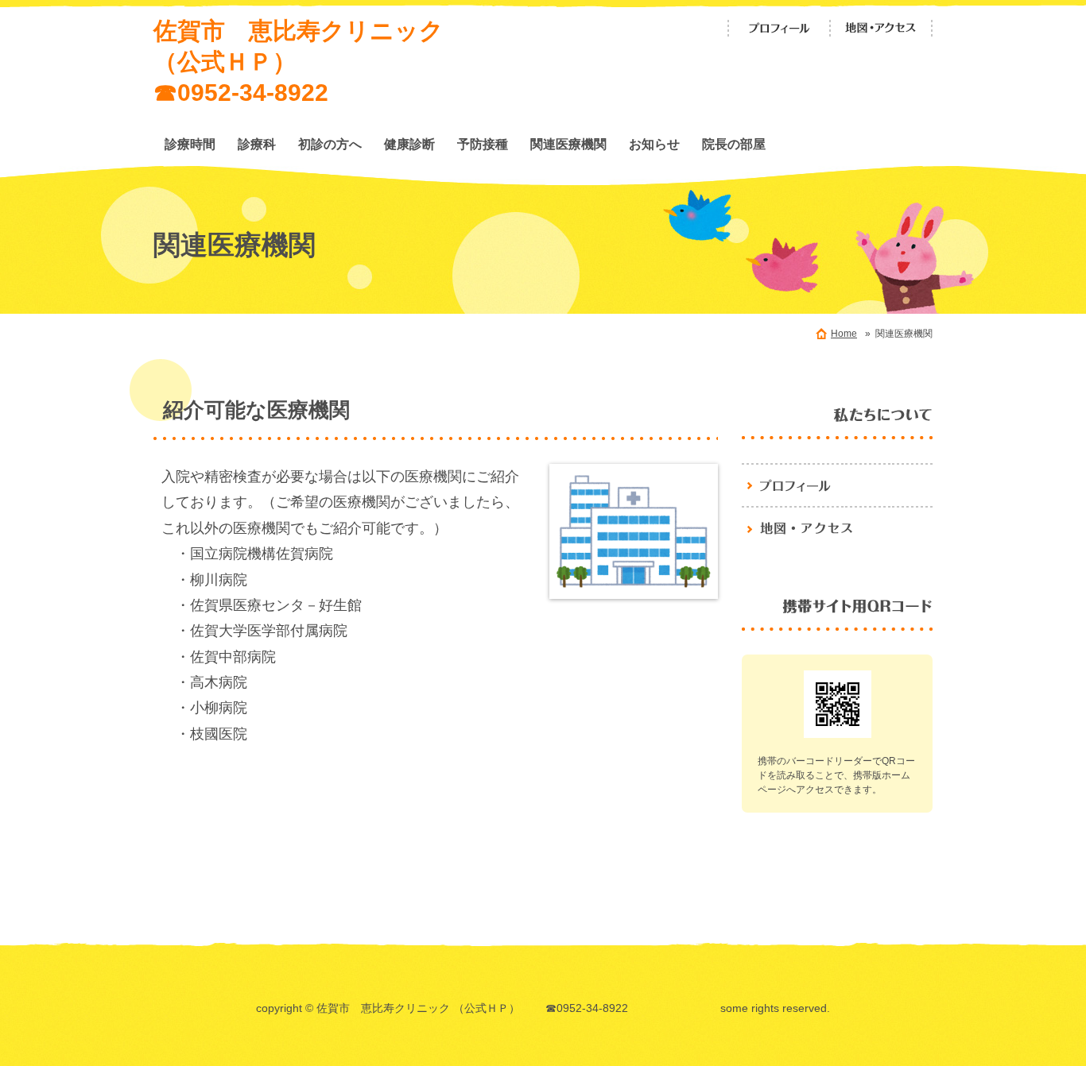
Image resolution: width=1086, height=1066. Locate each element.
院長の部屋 (734, 144)
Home (844, 333)
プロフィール (779, 28)
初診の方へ (330, 144)
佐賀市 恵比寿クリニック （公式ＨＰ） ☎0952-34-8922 (336, 61)
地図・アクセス (881, 28)
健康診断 (409, 144)
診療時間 (190, 144)
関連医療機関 (568, 144)
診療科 (257, 144)
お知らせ (654, 144)
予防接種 (482, 144)
